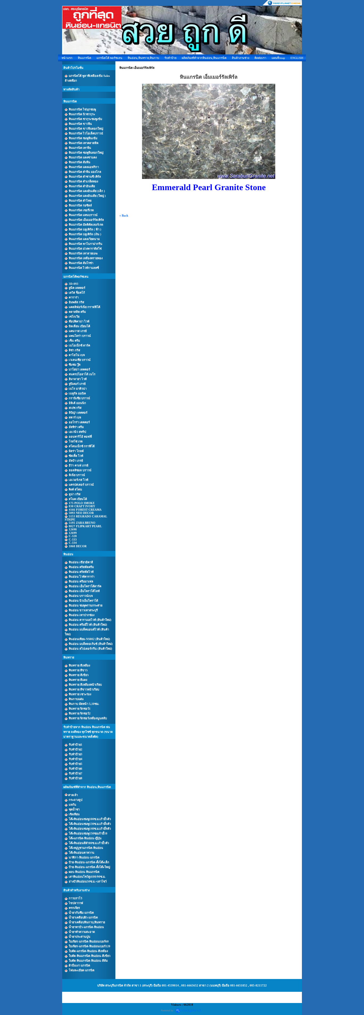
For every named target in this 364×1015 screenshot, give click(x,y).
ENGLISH (296, 57)
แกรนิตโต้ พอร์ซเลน (109, 57)
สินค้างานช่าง (240, 57)
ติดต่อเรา (260, 57)
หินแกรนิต (84, 57)
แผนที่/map (278, 57)
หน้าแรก (67, 57)
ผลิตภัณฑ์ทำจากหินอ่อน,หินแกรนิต (204, 57)
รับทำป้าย (170, 57)
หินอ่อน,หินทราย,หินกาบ (143, 57)
